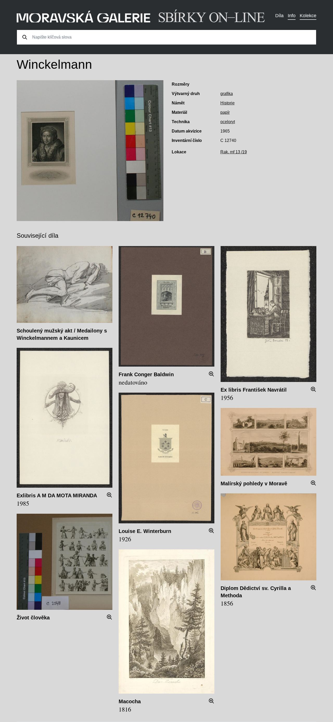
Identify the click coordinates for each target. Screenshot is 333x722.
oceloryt (227, 122)
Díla (279, 15)
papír (225, 112)
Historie (227, 103)
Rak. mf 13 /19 (233, 152)
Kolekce (308, 15)
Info (292, 15)
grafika (226, 93)
